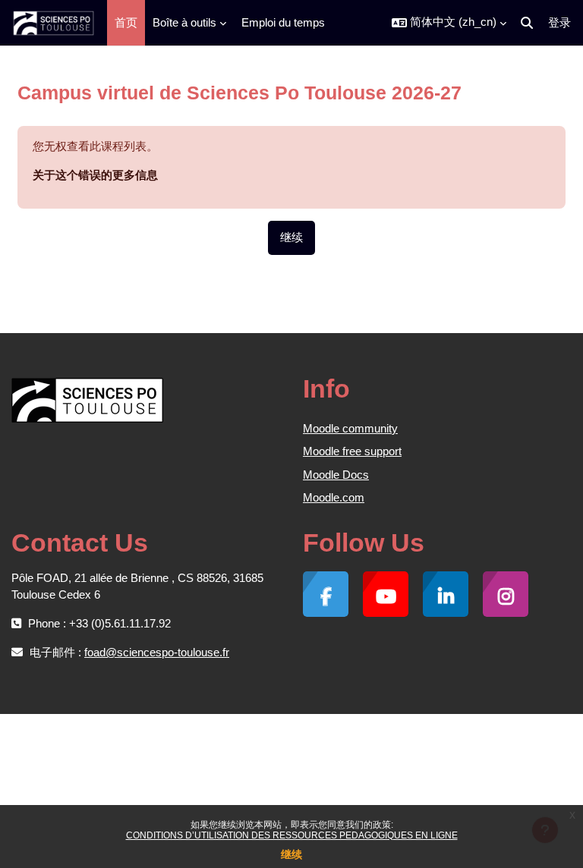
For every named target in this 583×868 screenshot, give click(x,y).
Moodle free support (352, 451)
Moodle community (350, 428)
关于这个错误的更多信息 (95, 174)
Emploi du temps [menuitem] (283, 22)
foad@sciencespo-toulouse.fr (156, 652)
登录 (559, 22)
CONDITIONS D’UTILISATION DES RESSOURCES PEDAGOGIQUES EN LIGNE (292, 835)
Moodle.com (333, 497)
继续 (291, 854)
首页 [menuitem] (126, 22)
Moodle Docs (336, 474)
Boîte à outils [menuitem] (184, 22)
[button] (449, 23)
